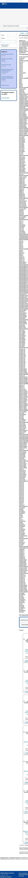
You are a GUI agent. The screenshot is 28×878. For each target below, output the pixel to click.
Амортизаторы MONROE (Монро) (7, 59)
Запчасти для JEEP (23, 215)
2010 (23, 46)
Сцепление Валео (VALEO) (7, 54)
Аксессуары (21, 876)
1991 (25, 43)
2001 (25, 44)
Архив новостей (5, 85)
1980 (23, 42)
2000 (23, 44)
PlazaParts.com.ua (4, 857)
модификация (22, 52)
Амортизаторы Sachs (6, 64)
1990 (23, 43)
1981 (25, 42)
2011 (25, 46)
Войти (25, 1)
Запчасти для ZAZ (23, 538)
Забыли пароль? (5, 44)
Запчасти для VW (23, 506)
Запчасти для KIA (23, 592)
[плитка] (21, 630)
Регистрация (5, 46)
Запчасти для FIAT (23, 135)
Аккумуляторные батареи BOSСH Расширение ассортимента (7, 71)
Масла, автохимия (23, 873)
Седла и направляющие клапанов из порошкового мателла (7, 78)
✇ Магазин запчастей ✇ (14, 857)
